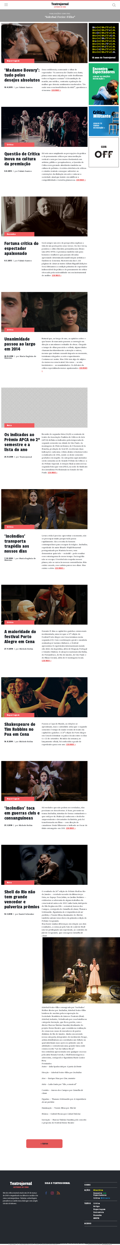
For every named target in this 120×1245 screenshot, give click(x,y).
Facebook (46, 1193)
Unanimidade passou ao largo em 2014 (19, 344)
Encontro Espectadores (100, 1194)
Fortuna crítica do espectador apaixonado (21, 248)
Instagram (52, 1193)
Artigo (96, 1206)
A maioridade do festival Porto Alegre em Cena (20, 637)
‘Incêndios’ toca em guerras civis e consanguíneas (22, 813)
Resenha (97, 1215)
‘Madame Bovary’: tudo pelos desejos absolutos (22, 75)
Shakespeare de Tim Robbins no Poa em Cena (19, 729)
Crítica (101, 1198)
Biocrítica (98, 1190)
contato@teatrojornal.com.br (72, 1244)
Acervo (87, 1223)
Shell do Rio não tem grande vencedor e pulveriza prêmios (21, 899)
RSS (58, 1193)
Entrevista (98, 1212)
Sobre (87, 1185)
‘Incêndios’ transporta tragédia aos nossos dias (16, 544)
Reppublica (107, 1244)
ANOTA (96, 1218)
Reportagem (99, 1209)
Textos (87, 1203)
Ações (87, 1190)
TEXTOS (44, 1144)
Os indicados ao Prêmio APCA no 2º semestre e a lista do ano (22, 442)
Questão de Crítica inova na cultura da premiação (22, 159)
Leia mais (55, 90)
